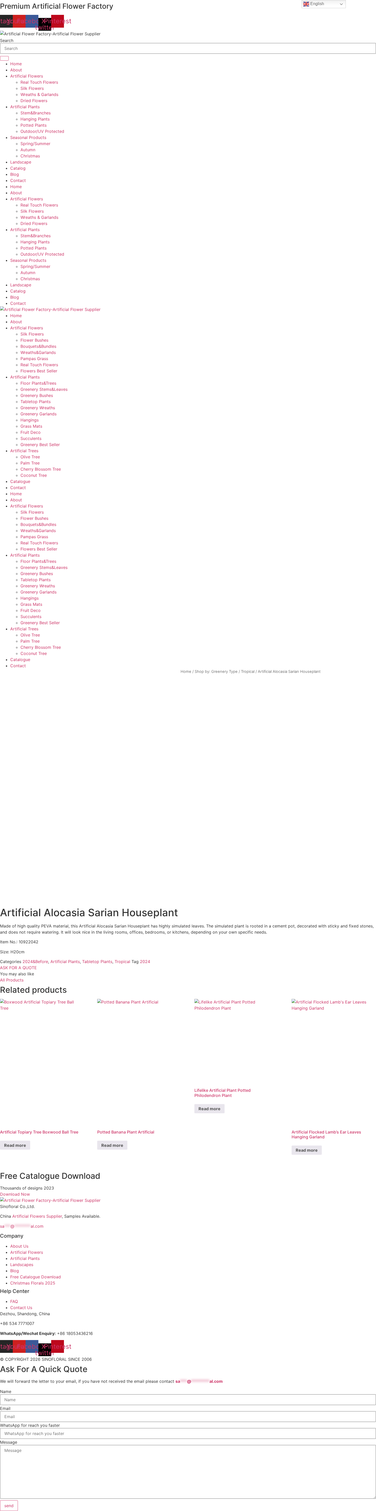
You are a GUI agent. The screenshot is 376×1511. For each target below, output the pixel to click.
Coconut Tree (33, 475)
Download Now (15, 1194)
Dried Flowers (33, 100)
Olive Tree (30, 456)
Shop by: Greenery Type (216, 671)
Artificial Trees (24, 450)
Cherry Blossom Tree (40, 469)
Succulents (30, 438)
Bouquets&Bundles (38, 346)
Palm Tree (30, 463)
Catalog (18, 168)
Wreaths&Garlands (38, 352)
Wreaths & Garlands (39, 94)
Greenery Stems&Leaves (44, 389)
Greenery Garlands (38, 413)
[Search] (4, 58)
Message (8, 1442)
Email (5, 1408)
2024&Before (35, 961)
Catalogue (20, 481)
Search (6, 40)
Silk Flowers (32, 88)
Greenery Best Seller (40, 444)
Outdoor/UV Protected (42, 131)
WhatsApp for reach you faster (30, 1425)
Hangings (29, 420)
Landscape (20, 162)
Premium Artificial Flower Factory (56, 6)
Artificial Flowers (26, 76)
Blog (14, 174)
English (316, 4)
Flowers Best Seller (38, 370)
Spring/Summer (35, 143)
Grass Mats (31, 426)
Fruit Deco (30, 432)
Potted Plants (33, 125)
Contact (18, 180)
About (16, 69)
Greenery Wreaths (37, 407)
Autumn (27, 149)
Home (16, 63)
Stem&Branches (35, 112)
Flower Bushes (34, 340)
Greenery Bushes (36, 395)
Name (5, 1391)
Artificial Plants (25, 106)
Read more (15, 1145)
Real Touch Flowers (39, 82)
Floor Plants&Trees (38, 383)
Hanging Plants (35, 119)
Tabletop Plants (35, 401)
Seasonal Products (28, 137)
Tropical (248, 671)
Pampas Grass (34, 358)
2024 (145, 961)
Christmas (30, 155)
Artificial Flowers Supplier (37, 1216)
